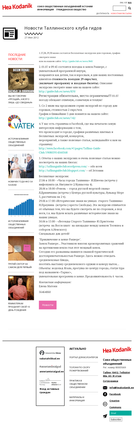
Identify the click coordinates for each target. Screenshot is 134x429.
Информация (45, 9)
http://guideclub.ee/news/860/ (77, 61)
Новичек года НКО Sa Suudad (20, 183)
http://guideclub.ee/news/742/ (57, 118)
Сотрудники (110, 381)
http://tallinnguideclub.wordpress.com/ (63, 166)
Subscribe (116, 419)
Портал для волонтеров (83, 357)
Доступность (102, 13)
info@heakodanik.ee (121, 387)
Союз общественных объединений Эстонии (65, 6)
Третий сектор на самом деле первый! (20, 265)
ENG (122, 2)
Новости (47, 305)
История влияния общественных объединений (18, 224)
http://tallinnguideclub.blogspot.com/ (62, 170)
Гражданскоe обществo (71, 9)
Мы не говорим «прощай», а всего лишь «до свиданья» (20, 99)
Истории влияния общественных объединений (18, 142)
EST (125, 2)
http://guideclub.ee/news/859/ (57, 91)
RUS (130, 2)
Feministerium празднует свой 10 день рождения (19, 306)
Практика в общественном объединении (78, 384)
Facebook (115, 394)
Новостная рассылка (121, 13)
